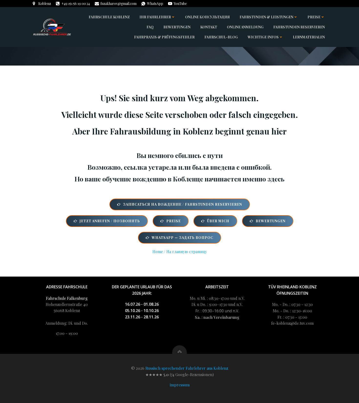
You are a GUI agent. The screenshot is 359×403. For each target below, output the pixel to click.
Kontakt (208, 27)
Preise (313, 17)
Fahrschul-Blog (221, 37)
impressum (180, 384)
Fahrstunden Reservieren (299, 27)
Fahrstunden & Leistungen (266, 17)
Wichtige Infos (263, 37)
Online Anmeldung (245, 27)
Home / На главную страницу (179, 251)
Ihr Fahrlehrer (155, 17)
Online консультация (207, 17)
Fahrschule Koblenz (109, 17)
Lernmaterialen (309, 37)
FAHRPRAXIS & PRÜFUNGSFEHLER (164, 37)
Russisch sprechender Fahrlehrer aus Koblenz (186, 368)
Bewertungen (176, 27)
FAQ (150, 27)
